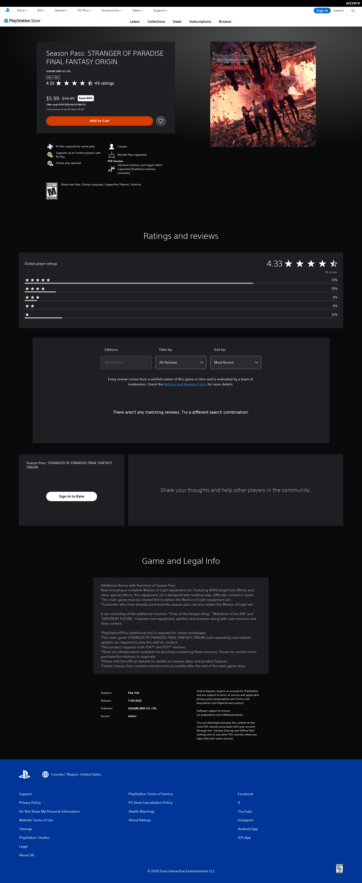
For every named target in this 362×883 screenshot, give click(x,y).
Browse (225, 21)
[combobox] (126, 362)
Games (59, 10)
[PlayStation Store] (23, 21)
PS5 (40, 10)
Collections (156, 21)
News (137, 10)
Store (21, 10)
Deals (177, 21)
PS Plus (83, 10)
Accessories (110, 10)
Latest (135, 21)
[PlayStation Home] (7, 10)
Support (159, 10)
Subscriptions (200, 21)
